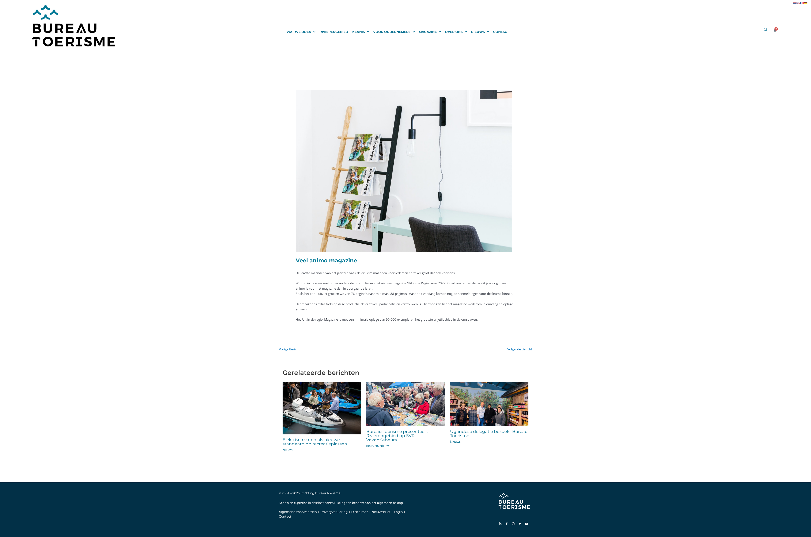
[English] (798, 2)
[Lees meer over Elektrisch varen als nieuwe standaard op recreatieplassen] (322, 408)
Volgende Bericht (521, 349)
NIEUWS (478, 32)
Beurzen (372, 446)
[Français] (802, 2)
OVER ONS (454, 32)
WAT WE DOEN (299, 32)
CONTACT (501, 32)
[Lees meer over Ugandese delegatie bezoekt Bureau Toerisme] (489, 404)
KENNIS (358, 32)
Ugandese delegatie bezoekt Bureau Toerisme (489, 433)
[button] (763, 30)
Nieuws (288, 450)
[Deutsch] (806, 2)
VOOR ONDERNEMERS (392, 32)
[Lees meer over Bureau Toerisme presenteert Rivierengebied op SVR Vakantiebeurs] (405, 404)
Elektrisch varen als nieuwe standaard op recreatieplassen (315, 441)
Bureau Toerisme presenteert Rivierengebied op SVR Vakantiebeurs (397, 435)
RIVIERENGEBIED (334, 32)
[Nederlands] (794, 2)
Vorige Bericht (287, 349)
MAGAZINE (428, 32)
